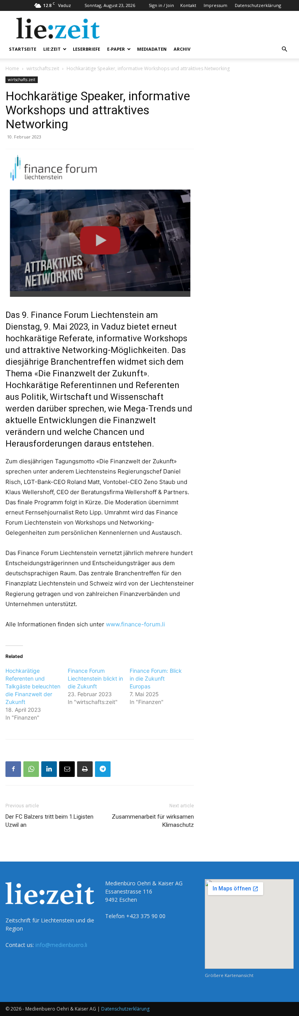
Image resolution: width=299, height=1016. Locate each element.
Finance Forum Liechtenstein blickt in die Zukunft (95, 678)
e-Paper (116, 49)
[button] (284, 49)
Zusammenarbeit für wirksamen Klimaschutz (153, 820)
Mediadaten (152, 49)
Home (12, 68)
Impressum (215, 5)
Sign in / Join (161, 5)
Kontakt (188, 5)
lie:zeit (52, 49)
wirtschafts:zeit (42, 68)
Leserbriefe (86, 49)
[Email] (67, 769)
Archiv (182, 49)
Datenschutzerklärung (258, 5)
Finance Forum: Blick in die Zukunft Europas (156, 678)
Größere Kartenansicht (229, 975)
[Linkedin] (49, 769)
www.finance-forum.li (135, 624)
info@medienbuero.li (61, 945)
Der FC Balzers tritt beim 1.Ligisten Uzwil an (49, 820)
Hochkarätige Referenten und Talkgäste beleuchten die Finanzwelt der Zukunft (32, 686)
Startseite (22, 49)
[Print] (85, 769)
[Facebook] (13, 769)
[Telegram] (103, 769)
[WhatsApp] (31, 769)
